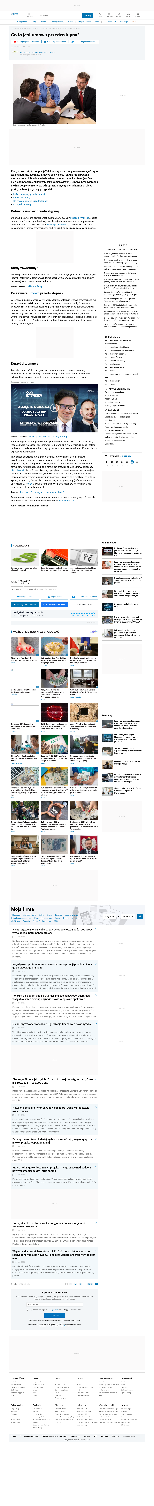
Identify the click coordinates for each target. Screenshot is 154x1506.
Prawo (70, 22)
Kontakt (104, 1436)
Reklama (115, 1436)
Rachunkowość (16, 1384)
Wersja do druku (26, 597)
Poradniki (26, 921)
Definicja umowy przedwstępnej (29, 194)
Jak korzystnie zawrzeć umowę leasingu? (48, 436)
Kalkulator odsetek (83, 1417)
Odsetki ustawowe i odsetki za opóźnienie (121, 413)
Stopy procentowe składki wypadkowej (120, 424)
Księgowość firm (17, 1378)
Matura (35, 1422)
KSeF (134, 22)
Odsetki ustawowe (105, 1419)
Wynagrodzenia (38, 1384)
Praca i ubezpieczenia (43, 918)
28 (127, 462)
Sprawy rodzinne (61, 1382)
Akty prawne (60, 1405)
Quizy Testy (109, 444)
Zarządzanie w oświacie (41, 1419)
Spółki (41, 915)
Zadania (14, 1414)
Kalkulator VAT (111, 371)
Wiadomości (125, 1382)
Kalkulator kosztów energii (115, 361)
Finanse (58, 915)
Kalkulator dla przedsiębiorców (117, 347)
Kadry (33, 22)
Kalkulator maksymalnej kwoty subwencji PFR (121, 375)
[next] (96, 1284)
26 (117, 462)
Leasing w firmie (71, 915)
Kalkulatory (114, 337)
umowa (33, 293)
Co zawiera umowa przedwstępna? (30, 201)
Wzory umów (125, 1417)
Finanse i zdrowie (83, 1395)
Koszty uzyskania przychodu (116, 427)
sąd (30, 484)
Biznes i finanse (82, 1382)
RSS (95, 1436)
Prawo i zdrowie (60, 1398)
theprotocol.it (125, 1422)
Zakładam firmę (34, 286)
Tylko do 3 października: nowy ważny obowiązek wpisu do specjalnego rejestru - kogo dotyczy (121, 325)
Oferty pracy (125, 1425)
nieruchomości (18, 470)
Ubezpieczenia (38, 1387)
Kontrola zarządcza (112, 402)
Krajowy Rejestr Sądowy (115, 406)
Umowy (42, 28)
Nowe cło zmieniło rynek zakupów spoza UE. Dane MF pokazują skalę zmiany (120, 287)
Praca (57, 1393)
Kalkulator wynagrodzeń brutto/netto (119, 350)
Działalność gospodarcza (115, 392)
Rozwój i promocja (17, 1417)
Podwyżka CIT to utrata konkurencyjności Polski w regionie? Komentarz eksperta (120, 306)
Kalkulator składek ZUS (114, 367)
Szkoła (35, 1411)
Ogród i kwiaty (126, 1393)
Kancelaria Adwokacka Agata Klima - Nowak (37, 52)
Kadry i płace (15, 1419)
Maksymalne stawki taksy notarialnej (119, 437)
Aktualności (16, 915)
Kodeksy (58, 1422)
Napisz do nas (56, 597)
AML (100, 1395)
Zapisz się (54, 1315)
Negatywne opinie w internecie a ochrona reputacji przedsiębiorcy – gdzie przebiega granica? (121, 261)
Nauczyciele (37, 1414)
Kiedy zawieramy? (22, 197)
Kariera (87, 1436)
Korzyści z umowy (22, 204)
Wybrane (133, 249)
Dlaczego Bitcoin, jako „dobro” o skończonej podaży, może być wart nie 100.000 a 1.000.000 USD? (121, 280)
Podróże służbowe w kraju (115, 430)
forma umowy (50, 589)
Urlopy (35, 1390)
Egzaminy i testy (39, 1417)
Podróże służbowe (105, 1417)
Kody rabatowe (126, 1414)
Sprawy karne (60, 1384)
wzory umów (17, 589)
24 (107, 462)
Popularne (111, 249)
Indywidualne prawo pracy (42, 1382)
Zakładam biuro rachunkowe (109, 1382)
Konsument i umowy (62, 1387)
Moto (97, 22)
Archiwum (124, 1411)
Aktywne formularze (119, 388)
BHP (34, 1393)
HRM (35, 1395)
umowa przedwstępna (57, 224)
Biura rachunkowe (106, 1378)
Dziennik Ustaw (60, 1409)
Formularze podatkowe (129, 1419)
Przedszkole (37, 1409)
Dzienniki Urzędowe (62, 1414)
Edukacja (124, 22)
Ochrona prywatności (29, 1436)
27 (122, 462)
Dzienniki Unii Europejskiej (64, 1417)
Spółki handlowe (111, 395)
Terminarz (113, 455)
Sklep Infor (59, 1395)
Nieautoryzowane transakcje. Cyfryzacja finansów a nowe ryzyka (120, 274)
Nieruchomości (110, 22)
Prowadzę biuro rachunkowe (109, 1384)
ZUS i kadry (15, 1390)
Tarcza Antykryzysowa (42, 921)
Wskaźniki (113, 410)
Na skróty (125, 1405)
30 (137, 462)
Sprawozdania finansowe (108, 1393)
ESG (56, 921)
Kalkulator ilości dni (113, 381)
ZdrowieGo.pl (126, 1409)
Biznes (43, 22)
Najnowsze (122, 249)
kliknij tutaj (67, 1326)
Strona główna (16, 28)
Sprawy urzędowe (61, 1390)
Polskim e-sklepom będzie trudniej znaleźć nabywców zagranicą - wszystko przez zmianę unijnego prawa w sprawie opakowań (121, 268)
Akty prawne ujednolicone (64, 1419)
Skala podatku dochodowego (109, 1422)
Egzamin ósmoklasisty (41, 1425)
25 (112, 462)
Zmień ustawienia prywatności (54, 1436)
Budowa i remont (127, 1390)
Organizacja (15, 1409)
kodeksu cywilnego (79, 218)
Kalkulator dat (110, 384)
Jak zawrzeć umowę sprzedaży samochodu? (42, 492)
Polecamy (107, 715)
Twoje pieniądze (84, 22)
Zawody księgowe (17, 1393)
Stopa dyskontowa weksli (115, 440)
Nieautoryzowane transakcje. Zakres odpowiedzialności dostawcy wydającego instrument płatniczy (120, 255)
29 (132, 462)
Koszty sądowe (111, 399)
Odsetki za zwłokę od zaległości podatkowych (117, 418)
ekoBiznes (15, 921)
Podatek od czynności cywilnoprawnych (121, 434)
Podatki (66, 918)
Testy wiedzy (37, 1428)
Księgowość (22, 22)
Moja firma (27, 28)
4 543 (90, 1284)
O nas (13, 1436)
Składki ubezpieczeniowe (108, 1414)
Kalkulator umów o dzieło (115, 357)
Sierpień (126, 455)
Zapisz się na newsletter (87, 597)
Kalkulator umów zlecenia (115, 354)
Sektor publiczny (57, 22)
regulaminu (55, 1310)
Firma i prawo (109, 542)
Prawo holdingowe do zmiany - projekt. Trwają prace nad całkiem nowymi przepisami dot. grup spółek (119, 300)
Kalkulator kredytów (113, 364)
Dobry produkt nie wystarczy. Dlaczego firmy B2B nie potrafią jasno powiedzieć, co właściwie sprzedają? (121, 319)
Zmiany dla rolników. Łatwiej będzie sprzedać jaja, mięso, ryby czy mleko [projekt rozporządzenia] (122, 293)
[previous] (66, 1284)
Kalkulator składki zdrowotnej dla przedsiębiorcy (118, 342)
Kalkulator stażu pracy (85, 1419)
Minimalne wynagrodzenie (108, 1411)
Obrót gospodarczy (18, 1387)
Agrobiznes (76, 918)
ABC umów (51, 28)
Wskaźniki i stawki (106, 1405)
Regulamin (75, 1436)
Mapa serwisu (129, 1436)
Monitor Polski (60, 1411)
